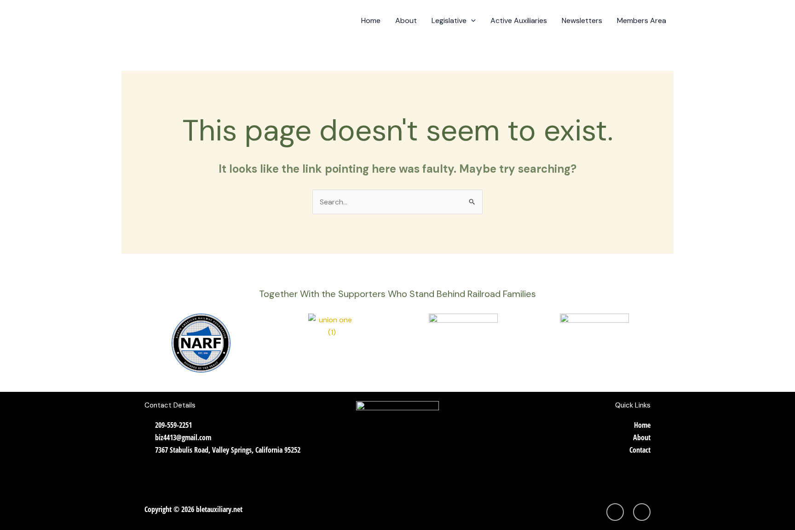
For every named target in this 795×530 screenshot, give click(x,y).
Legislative (449, 20)
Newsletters (582, 20)
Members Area (641, 20)
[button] (471, 21)
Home (370, 20)
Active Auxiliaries (518, 20)
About (406, 20)
